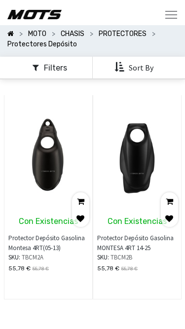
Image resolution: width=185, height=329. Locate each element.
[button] (135, 67)
